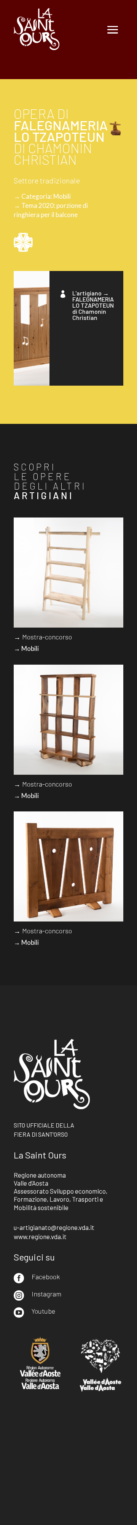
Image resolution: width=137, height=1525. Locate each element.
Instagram (46, 1294)
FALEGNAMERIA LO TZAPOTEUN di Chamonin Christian (93, 308)
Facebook (46, 1276)
